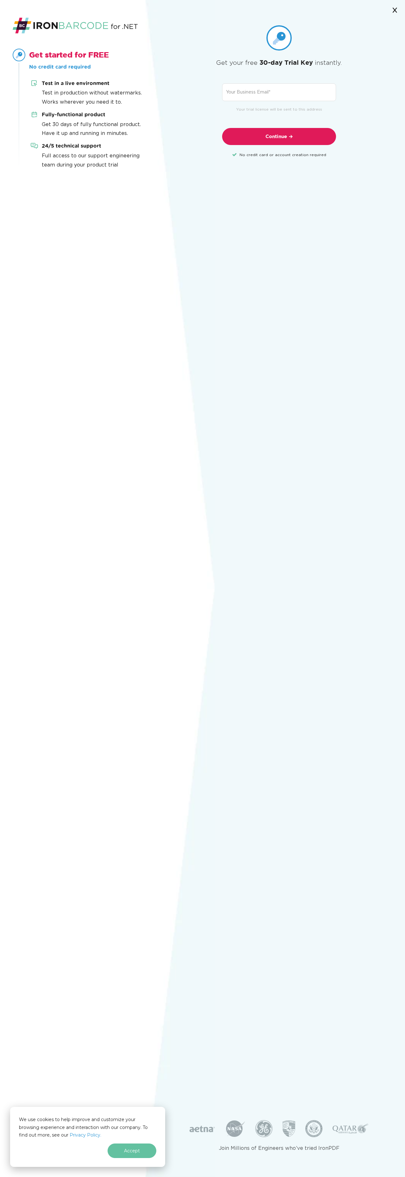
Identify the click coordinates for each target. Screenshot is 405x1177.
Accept (132, 1151)
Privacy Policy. (85, 1135)
